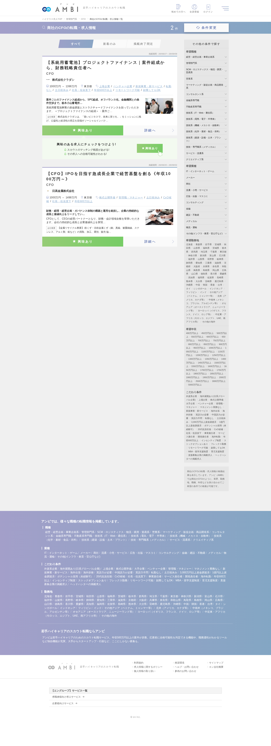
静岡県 (189, 263)
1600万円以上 (214, 366)
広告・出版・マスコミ (197, 196)
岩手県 (208, 244)
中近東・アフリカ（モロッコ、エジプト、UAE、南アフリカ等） (206, 318)
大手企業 (190, 403)
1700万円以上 (207, 370)
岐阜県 (220, 259)
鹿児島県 (219, 281)
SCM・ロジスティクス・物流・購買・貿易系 (123, 532)
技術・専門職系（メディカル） (201, 147)
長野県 (210, 259)
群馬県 (194, 252)
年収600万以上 (103, 90)
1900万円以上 (193, 377)
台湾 (220, 285)
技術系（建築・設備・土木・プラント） (105, 539)
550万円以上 (197, 337)
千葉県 (213, 252)
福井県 (191, 259)
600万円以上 (213, 337)
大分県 (199, 281)
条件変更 (209, 27)
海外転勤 (216, 436)
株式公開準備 (107, 197)
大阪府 (196, 266)
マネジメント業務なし (211, 407)
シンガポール (200, 288)
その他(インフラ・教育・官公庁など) (204, 233)
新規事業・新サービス (149, 86)
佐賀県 (210, 277)
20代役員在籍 (204, 429)
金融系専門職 (192, 100)
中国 (198, 285)
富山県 (212, 255)
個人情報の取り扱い (144, 671)
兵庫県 (206, 266)
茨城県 (215, 248)
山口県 (194, 274)
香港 (212, 285)
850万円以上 (210, 344)
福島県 (206, 248)
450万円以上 (207, 333)
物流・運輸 (191, 227)
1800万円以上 (200, 373)
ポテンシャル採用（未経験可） (75, 576)
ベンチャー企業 (122, 86)
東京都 (223, 252)
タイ (188, 288)
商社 (188, 184)
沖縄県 (189, 285)
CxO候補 (218, 429)
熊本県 (189, 281)
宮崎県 (208, 281)
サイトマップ (216, 662)
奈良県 (215, 266)
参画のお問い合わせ (185, 671)
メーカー (190, 177)
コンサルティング (195, 202)
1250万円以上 (219, 355)
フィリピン (191, 292)
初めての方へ (178, 12)
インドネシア (216, 288)
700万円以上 (204, 340)
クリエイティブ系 (195, 159)
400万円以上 (192, 333)
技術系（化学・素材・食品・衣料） (203, 131)
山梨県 (201, 259)
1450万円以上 (204, 363)
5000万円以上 (195, 385)
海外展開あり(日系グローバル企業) (80, 568)
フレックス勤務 (218, 444)
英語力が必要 (202, 414)
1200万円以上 (202, 355)
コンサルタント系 (195, 94)
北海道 (189, 244)
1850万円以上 (216, 373)
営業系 (189, 78)
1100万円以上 (208, 351)
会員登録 (194, 12)
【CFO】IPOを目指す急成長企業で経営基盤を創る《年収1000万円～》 (108, 176)
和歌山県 (175, 600)
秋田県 (90, 596)
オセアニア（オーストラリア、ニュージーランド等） (206, 307)
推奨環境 (179, 662)
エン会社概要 (216, 667)
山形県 (196, 248)
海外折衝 (88, 572)
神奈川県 (192, 255)
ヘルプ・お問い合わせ (187, 667)
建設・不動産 (192, 215)
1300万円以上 (195, 359)
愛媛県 (223, 274)
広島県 (219, 600)
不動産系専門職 (193, 106)
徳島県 (204, 274)
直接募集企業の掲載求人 (200, 455)
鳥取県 (196, 270)
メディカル (191, 221)
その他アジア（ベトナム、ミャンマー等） (128, 607)
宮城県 (218, 244)
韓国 (205, 285)
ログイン (208, 12)
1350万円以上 (211, 359)
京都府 (132, 600)
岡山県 (215, 270)
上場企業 (104, 86)
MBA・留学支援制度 (198, 451)
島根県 (206, 270)
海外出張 (215, 411)
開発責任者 (203, 436)
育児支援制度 (217, 451)
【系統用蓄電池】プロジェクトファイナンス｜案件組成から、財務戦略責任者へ (105, 65)
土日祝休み (61, 90)
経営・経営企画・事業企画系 (200, 57)
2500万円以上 (202, 381)
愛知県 (199, 263)
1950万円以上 (209, 377)
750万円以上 (219, 340)
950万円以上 (199, 348)
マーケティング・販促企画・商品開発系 (186, 532)
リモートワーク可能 (127, 90)
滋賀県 (218, 263)
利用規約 (138, 662)
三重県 (208, 263)
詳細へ (150, 130)
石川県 (222, 255)
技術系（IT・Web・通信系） (200, 113)
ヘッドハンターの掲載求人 (85, 584)
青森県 (199, 244)
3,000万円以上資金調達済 (203, 422)
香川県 (213, 274)
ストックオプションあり (92, 580)
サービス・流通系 (195, 153)
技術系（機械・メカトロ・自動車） (203, 125)
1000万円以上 (215, 348)
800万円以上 (194, 344)
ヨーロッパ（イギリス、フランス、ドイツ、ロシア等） (169, 611)
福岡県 (201, 277)
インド (203, 292)
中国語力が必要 (124, 572)
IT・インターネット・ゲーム (200, 171)
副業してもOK (152, 90)
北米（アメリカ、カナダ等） (173, 607)
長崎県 (220, 277)
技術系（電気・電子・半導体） (201, 119)
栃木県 (132, 596)
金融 (188, 209)
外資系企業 (191, 396)
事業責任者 (209, 433)
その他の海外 (208, 321)
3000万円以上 (219, 381)
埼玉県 (204, 252)
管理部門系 (191, 63)
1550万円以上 (198, 366)
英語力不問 (196, 418)
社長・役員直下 (81, 90)
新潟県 (203, 255)
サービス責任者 (173, 576)
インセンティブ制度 (211, 440)
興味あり (85, 130)
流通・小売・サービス (197, 190)
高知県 (191, 277)
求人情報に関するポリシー (148, 667)
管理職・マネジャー (131, 197)
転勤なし (209, 418)
